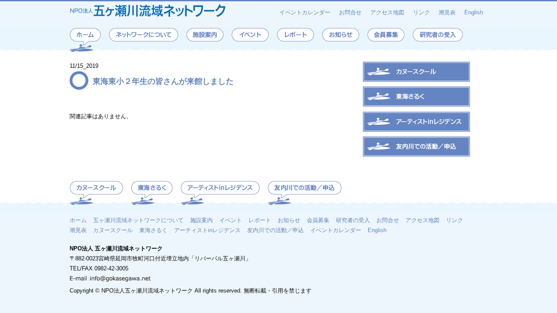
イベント (230, 220)
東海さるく (153, 230)
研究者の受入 (353, 220)
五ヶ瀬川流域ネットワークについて (138, 220)
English (473, 12)
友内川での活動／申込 (275, 230)
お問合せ (350, 12)
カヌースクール (113, 230)
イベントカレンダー (304, 12)
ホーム (78, 220)
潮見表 (447, 12)
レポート (259, 220)
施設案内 (201, 220)
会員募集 (318, 220)
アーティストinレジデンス (207, 230)
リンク (421, 12)
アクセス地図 (387, 12)
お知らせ (289, 220)
